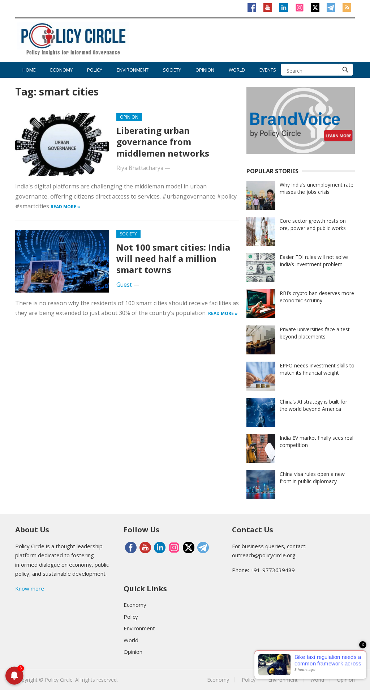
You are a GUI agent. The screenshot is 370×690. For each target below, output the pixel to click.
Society (172, 70)
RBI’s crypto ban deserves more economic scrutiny (317, 297)
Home (29, 70)
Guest (124, 285)
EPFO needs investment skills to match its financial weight (317, 369)
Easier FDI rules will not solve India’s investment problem (314, 261)
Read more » (65, 207)
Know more (29, 588)
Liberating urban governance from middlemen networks (162, 141)
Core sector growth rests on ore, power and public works (313, 224)
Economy (61, 70)
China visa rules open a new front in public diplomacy (312, 477)
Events (267, 70)
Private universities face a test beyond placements (315, 333)
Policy (94, 70)
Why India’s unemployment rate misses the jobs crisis (316, 188)
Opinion (204, 70)
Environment (133, 70)
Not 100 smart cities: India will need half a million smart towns (173, 258)
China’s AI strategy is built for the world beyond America (313, 405)
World (237, 70)
